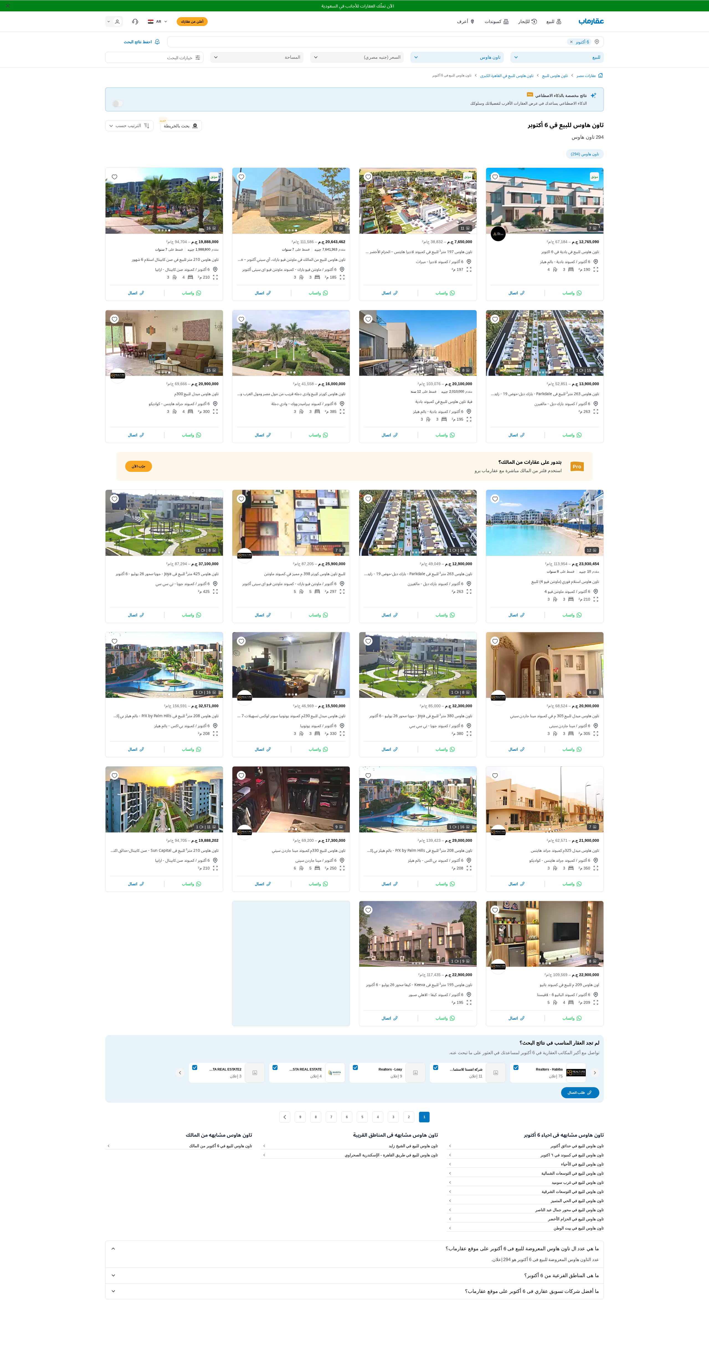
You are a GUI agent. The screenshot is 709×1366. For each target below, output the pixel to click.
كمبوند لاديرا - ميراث (432, 261)
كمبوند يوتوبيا (310, 725)
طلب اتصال (576, 1092)
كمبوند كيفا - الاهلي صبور (428, 994)
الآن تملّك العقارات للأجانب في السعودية (358, 6)
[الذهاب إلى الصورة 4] (540, 230)
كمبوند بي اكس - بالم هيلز (174, 725)
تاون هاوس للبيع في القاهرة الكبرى (506, 75)
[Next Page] (284, 1117)
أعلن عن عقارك (192, 21)
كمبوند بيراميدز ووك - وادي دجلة (296, 403)
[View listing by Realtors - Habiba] (117, 375)
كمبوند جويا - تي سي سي (175, 583)
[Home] (600, 75)
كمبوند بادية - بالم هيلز (557, 261)
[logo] (591, 21)
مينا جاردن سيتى (562, 725)
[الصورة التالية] (494, 200)
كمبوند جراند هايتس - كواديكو (171, 403)
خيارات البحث (179, 58)
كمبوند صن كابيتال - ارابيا (174, 269)
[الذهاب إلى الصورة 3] (543, 230)
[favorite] (494, 176)
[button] (554, 21)
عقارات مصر (586, 75)
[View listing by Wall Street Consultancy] (498, 233)
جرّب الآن (138, 466)
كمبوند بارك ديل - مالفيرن (555, 403)
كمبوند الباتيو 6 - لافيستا (556, 994)
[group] (544, 201)
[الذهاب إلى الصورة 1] (550, 230)
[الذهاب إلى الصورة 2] (546, 230)
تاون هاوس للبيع (555, 75)
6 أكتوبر (584, 261)
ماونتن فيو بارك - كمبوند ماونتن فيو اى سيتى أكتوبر (282, 269)
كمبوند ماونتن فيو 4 (559, 591)
